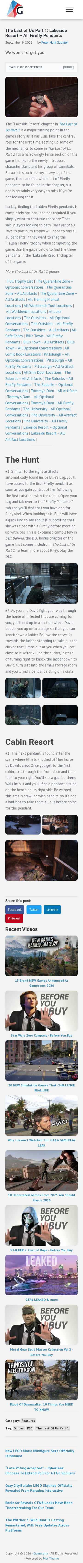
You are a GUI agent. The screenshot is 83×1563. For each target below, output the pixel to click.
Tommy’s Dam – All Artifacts (54, 390)
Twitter (34, 910)
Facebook (14, 910)
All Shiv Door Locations (43, 372)
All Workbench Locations (26, 311)
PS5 (30, 1428)
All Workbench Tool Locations (48, 305)
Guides (19, 1428)
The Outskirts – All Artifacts (46, 329)
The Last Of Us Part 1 (52, 1428)
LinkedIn (52, 910)
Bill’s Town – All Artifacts (43, 342)
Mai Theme (51, 1558)
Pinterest (14, 918)
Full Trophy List (20, 281)
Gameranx (41, 1553)
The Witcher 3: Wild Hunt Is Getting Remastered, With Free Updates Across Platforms (37, 1525)
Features (28, 1421)
